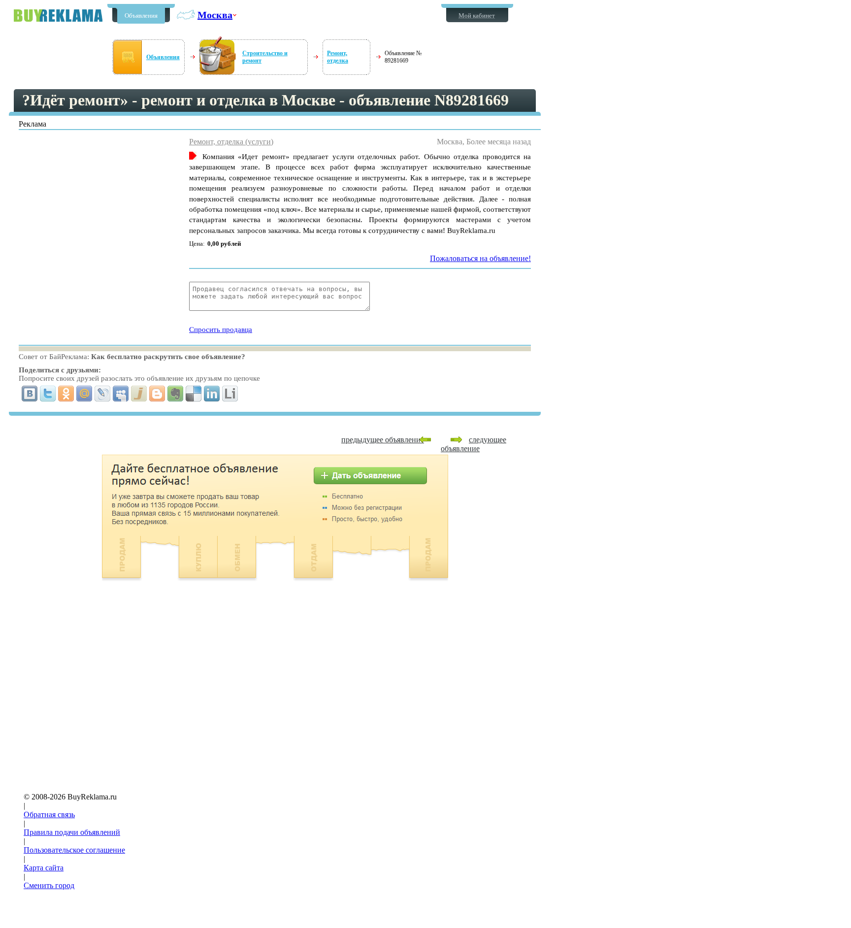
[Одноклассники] (66, 393)
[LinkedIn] (212, 393)
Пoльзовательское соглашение (74, 850)
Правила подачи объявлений (72, 832)
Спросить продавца (220, 329)
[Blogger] (157, 393)
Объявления (141, 15)
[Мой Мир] (84, 393)
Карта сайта (44, 867)
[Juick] (139, 393)
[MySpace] (121, 393)
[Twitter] (48, 393)
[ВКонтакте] (30, 393)
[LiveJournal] (103, 393)
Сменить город (49, 885)
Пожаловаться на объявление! (480, 258)
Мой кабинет (476, 15)
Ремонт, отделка (337, 57)
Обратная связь (49, 814)
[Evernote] (175, 393)
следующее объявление (473, 444)
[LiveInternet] (230, 393)
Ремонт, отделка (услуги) (231, 141)
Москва (214, 14)
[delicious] (194, 393)
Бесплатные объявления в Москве (58, 15)
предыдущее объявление (382, 439)
